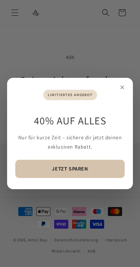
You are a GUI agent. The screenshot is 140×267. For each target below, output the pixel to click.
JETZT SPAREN (70, 168)
